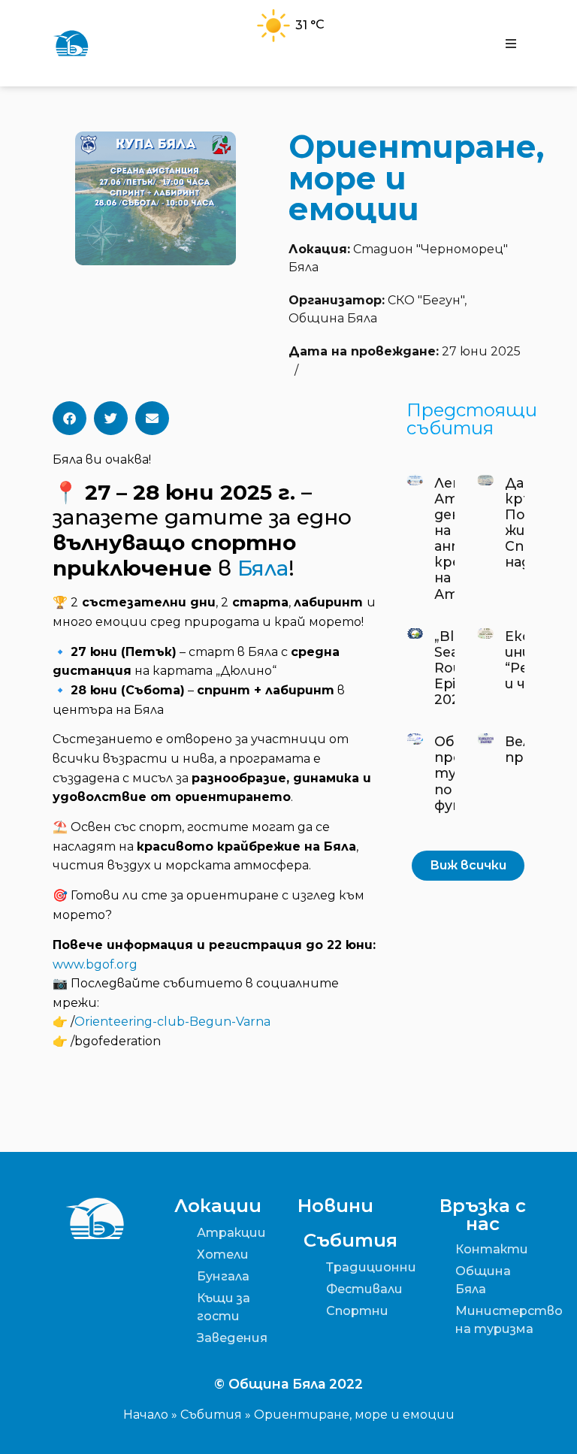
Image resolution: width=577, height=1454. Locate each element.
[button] (511, 43)
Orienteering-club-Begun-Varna (172, 1021)
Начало (145, 1414)
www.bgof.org (95, 964)
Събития (211, 1414)
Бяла (262, 568)
